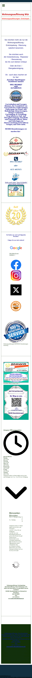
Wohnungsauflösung (17, 628)
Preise (12, 630)
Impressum (21, 630)
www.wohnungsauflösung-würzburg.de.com (16, 657)
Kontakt (16, 630)
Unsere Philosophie (17, 627)
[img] (16, 7)
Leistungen (9, 628)
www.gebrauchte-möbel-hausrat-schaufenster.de (16, 659)
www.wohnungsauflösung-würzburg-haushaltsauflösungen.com (16, 652)
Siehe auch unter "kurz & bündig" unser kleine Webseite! (16, 183)
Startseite (10, 627)
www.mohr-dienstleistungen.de (16, 598)
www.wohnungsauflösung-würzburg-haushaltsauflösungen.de (16, 655)
